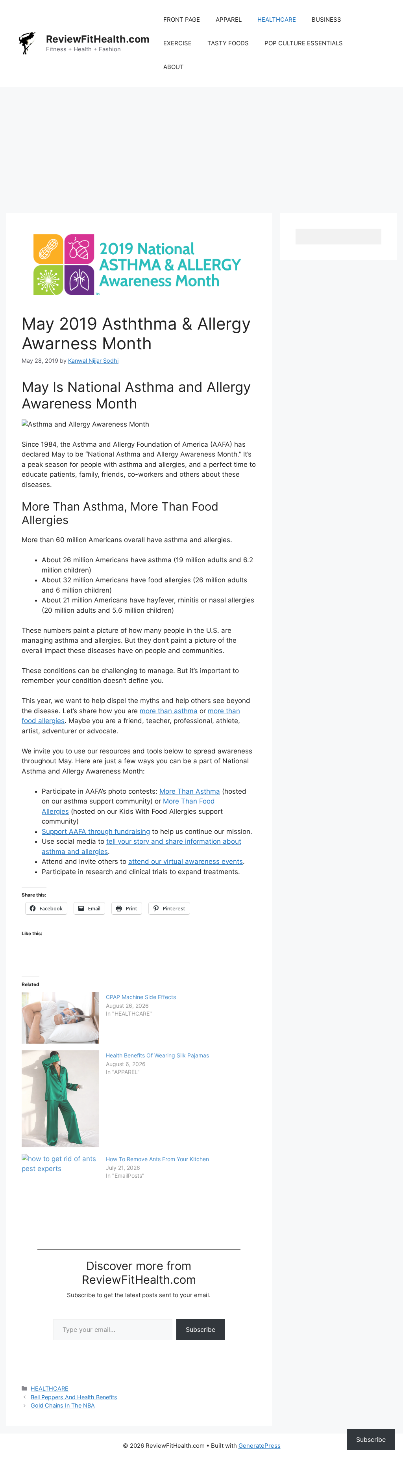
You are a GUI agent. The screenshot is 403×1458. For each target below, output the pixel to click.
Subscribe (200, 1329)
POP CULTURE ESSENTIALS (303, 43)
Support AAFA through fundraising (96, 831)
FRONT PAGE (181, 19)
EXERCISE (177, 43)
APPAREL (229, 19)
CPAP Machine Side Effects (141, 997)
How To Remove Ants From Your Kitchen (157, 1159)
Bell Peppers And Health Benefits (74, 1397)
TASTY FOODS (228, 43)
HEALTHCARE (276, 19)
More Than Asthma (189, 791)
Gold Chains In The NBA (63, 1405)
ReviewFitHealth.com (98, 39)
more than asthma (169, 711)
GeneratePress (259, 1445)
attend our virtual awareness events (185, 861)
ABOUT (173, 67)
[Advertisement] (201, 146)
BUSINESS (326, 19)
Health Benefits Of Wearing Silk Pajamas (157, 1055)
